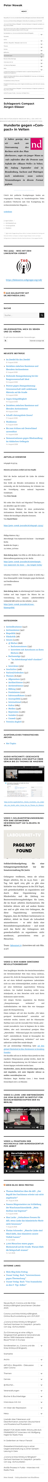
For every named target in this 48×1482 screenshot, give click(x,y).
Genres (5, 49)
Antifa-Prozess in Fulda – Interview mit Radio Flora (16, 93)
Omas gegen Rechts (37, 238)
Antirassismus (11, 223)
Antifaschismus (15, 682)
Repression (13, 712)
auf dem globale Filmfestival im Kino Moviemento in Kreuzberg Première (24, 1049)
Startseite (6, 36)
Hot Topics (11, 743)
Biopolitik (10, 633)
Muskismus (11, 422)
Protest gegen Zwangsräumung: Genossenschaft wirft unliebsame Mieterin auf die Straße (21, 389)
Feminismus (14, 692)
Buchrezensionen (19, 646)
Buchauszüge (14, 656)
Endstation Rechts (17, 238)
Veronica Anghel (13, 722)
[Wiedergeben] (7, 1127)
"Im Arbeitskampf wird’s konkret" (27, 659)
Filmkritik (10, 636)
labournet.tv (16, 945)
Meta (5, 68)
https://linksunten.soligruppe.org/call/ (24, 280)
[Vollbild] (41, 1127)
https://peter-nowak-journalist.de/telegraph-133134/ (23, 525)
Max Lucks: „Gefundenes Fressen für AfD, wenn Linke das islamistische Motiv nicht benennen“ (24, 1220)
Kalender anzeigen (36, 341)
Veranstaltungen (8, 55)
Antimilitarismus (14, 627)
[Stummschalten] (37, 1127)
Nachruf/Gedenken (15, 672)
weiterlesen (8, 212)
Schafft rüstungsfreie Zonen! (19, 415)
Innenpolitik (10, 225)
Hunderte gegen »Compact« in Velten (24, 127)
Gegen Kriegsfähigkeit (16, 399)
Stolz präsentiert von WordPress (27, 1477)
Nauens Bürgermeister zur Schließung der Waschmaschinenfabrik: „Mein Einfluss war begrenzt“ (23, 1207)
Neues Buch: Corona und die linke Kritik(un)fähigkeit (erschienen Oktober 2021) (24, 17)
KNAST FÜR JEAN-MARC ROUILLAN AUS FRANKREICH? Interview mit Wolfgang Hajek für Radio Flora (24, 77)
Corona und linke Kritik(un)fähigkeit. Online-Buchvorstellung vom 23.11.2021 (23, 21)
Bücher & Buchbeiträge (10, 58)
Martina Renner (26, 238)
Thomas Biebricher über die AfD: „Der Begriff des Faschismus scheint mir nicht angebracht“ (25, 1194)
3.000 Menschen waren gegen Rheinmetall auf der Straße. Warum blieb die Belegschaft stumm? (25, 1246)
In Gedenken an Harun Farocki (11, 80)
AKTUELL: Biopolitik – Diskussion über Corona (15, 42)
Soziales (12, 715)
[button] (5, 340)
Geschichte (11, 669)
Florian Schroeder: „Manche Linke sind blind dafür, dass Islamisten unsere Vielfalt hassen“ (24, 1233)
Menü (24, 11)
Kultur (11, 705)
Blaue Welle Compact (25, 233)
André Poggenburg (13, 233)
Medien (8, 228)
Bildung (12, 689)
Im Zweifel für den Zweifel (18, 359)
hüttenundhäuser (16, 695)
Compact (15, 235)
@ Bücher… (7, 52)
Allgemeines (14, 679)
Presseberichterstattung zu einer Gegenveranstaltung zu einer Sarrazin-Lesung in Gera (24, 84)
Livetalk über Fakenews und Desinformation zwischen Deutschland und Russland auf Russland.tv (22, 72)
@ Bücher (12, 643)
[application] (24, 1118)
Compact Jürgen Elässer (25, 235)
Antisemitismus (15, 686)
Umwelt (12, 718)
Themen (6, 46)
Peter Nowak (13, 5)
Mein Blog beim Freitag (20, 1185)
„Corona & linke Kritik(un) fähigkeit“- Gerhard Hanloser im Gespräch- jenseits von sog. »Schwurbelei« (24, 24)
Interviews (13, 666)
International (14, 702)
